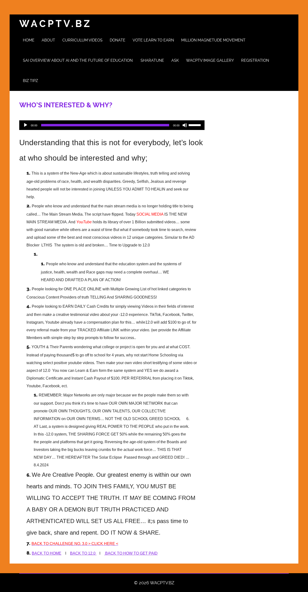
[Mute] (184, 125)
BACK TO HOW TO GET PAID (131, 553)
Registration (255, 60)
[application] (112, 125)
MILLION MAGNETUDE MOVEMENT (213, 40)
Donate (117, 40)
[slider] (195, 124)
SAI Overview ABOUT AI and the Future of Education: (78, 60)
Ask (175, 60)
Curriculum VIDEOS (82, 40)
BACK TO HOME (46, 553)
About (48, 40)
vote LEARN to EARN (153, 40)
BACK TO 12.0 (83, 553)
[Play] (25, 125)
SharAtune (152, 60)
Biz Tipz (30, 80)
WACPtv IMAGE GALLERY (210, 60)
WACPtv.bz (55, 23)
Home (28, 40)
